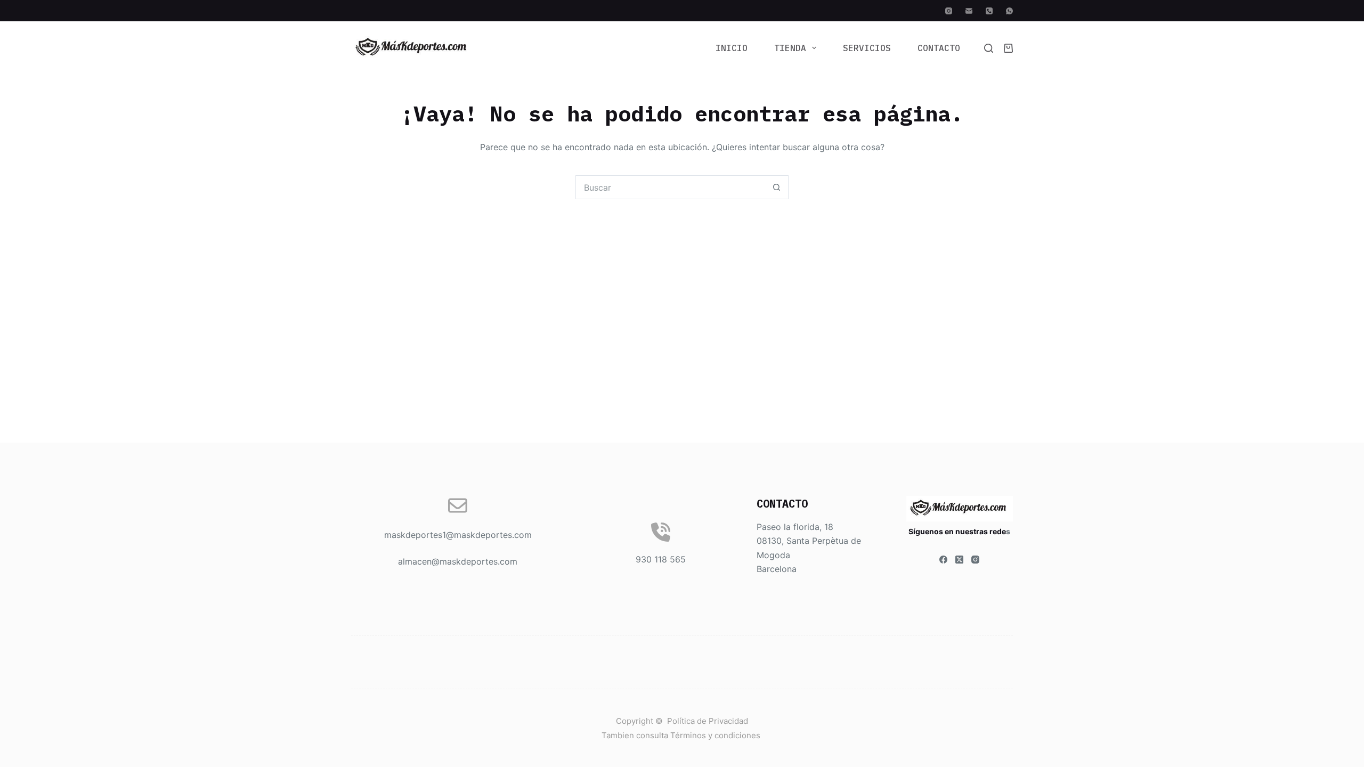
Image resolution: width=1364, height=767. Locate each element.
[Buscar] (988, 48)
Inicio (732, 48)
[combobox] (670, 187)
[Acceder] (682, 10)
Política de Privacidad (707, 721)
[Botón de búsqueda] (776, 187)
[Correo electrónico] (968, 10)
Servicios (867, 48)
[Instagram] (948, 10)
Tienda (790, 48)
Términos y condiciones (716, 735)
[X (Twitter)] (959, 560)
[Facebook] (943, 560)
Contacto (939, 48)
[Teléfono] (989, 10)
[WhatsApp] (1009, 10)
